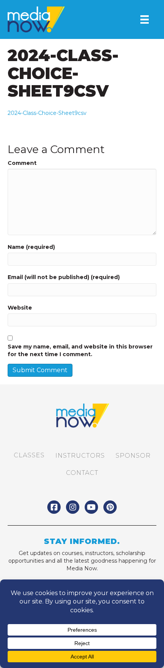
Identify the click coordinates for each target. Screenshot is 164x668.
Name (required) (31, 247)
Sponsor (133, 455)
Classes (29, 455)
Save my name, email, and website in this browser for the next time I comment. (80, 350)
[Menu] (144, 19)
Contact (82, 472)
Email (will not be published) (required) (64, 277)
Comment (22, 163)
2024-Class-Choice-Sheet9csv (47, 113)
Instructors (80, 455)
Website (20, 307)
